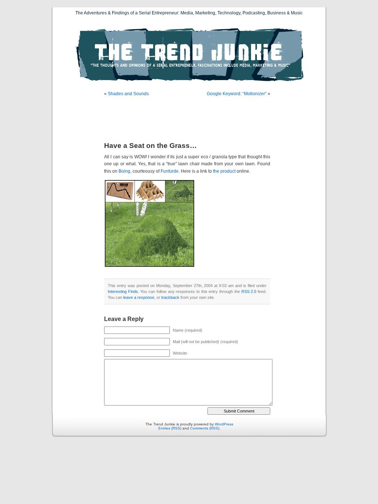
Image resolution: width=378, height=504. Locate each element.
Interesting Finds (123, 291)
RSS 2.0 (249, 291)
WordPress (224, 424)
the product (224, 171)
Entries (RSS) (169, 428)
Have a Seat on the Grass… (150, 145)
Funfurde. (170, 171)
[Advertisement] (190, 120)
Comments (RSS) (204, 428)
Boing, (124, 171)
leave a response (138, 297)
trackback (170, 297)
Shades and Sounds (128, 93)
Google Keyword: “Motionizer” (237, 93)
